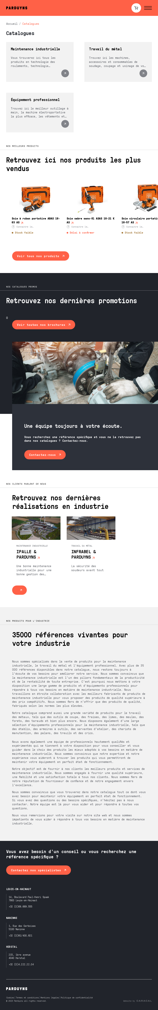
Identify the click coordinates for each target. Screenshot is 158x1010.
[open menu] (148, 8)
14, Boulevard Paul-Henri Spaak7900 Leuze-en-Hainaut (29, 898)
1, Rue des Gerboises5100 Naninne (22, 927)
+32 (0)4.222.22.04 (21, 964)
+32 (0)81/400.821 (20, 935)
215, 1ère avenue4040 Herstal (20, 956)
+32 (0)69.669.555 (20, 906)
